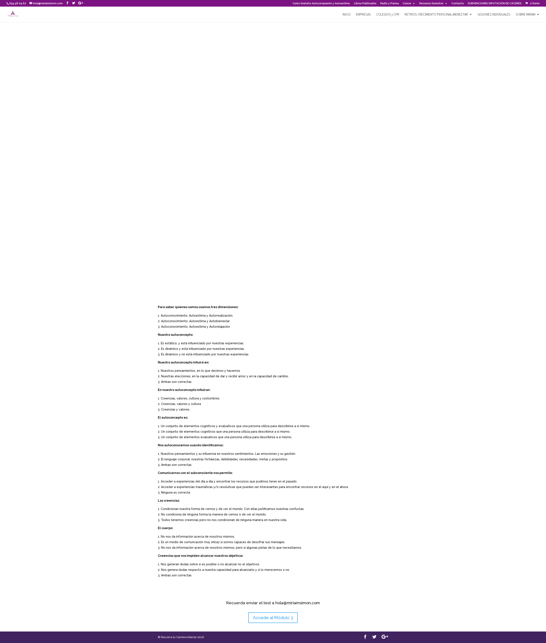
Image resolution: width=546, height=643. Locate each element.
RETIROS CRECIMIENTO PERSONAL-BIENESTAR (436, 14)
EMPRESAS (363, 14)
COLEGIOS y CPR (387, 14)
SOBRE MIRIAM (525, 14)
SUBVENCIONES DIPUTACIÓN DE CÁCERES (494, 3)
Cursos (407, 3)
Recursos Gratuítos (431, 3)
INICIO (347, 14)
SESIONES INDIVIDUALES (494, 14)
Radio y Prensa (389, 3)
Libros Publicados (365, 3)
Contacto (458, 3)
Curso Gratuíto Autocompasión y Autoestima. (321, 3)
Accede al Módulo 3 (273, 617)
